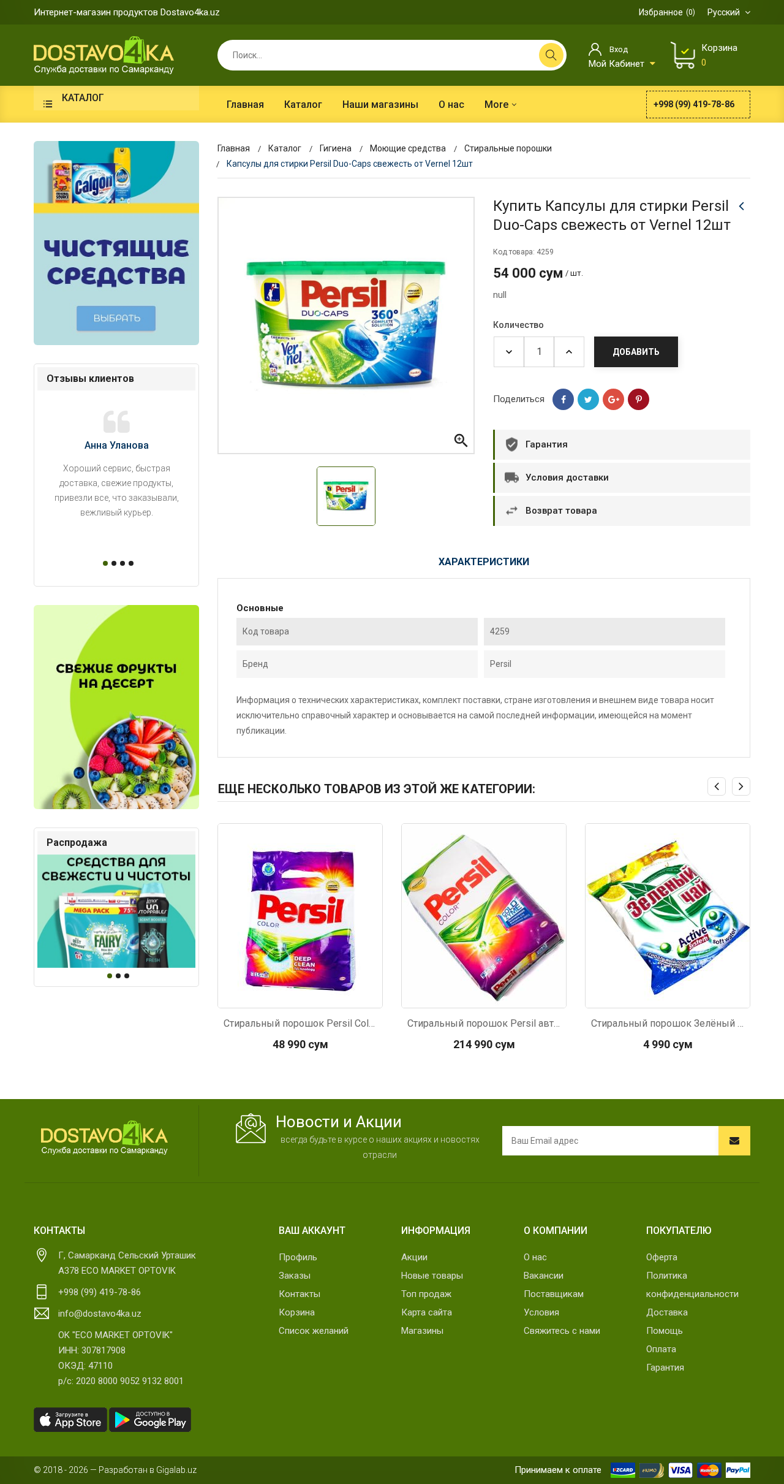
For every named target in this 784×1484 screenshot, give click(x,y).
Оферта (661, 1257)
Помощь (664, 1330)
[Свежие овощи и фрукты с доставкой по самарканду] (116, 707)
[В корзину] (300, 995)
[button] (103, 563)
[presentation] (716, 786)
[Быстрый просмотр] (267, 995)
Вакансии (544, 1275)
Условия (541, 1312)
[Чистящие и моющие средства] (116, 243)
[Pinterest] (638, 399)
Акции (414, 1257)
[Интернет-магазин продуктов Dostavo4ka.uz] (104, 54)
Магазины (422, 1330)
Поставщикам (554, 1293)
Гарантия (665, 1367)
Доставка (667, 1312)
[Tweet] (588, 399)
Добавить (636, 352)
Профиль (298, 1257)
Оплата (661, 1349)
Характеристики (484, 562)
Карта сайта (426, 1312)
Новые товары (432, 1275)
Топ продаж (426, 1293)
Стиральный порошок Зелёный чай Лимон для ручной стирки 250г (667, 1023)
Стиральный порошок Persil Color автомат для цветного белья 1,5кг (300, 1023)
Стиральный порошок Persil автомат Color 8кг (483, 1023)
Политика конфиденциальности (692, 1284)
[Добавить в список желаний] (332, 995)
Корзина (297, 1312)
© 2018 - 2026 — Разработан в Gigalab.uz (115, 1470)
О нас (535, 1257)
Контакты (299, 1293)
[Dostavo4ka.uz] (104, 1138)
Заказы (295, 1275)
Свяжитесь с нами (562, 1330)
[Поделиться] (563, 399)
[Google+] (613, 399)
